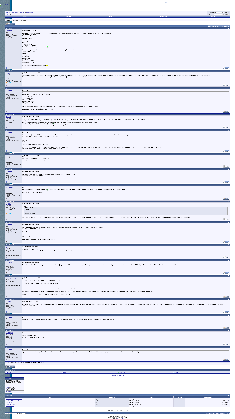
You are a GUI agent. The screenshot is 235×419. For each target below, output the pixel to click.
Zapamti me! (226, 12)
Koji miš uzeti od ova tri (11, 404)
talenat (8, 117)
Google (176, 372)
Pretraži (213, 16)
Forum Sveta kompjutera (12, 12)
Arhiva (226, 413)
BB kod (7, 386)
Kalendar (111, 16)
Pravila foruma (9, 391)
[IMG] (7, 388)
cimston (9, 31)
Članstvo (68, 16)
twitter (64, 372)
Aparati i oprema (29, 12)
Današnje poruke (163, 16)
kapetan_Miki (11, 278)
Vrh (229, 413)
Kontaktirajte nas (210, 413)
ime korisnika (211, 12)
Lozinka (209, 14)
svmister (9, 262)
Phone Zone (22, 12)
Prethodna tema (114, 375)
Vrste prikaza (225, 26)
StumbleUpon (122, 372)
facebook (9, 372)
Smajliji (7, 387)
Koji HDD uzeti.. (9, 402)
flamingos (9, 187)
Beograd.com (120, 418)
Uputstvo (25, 16)
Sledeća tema (121, 375)
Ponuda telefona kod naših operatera (14, 399)
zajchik (8, 73)
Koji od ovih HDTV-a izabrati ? (12, 400)
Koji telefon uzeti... (10, 406)
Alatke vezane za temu (213, 26)
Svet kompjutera (220, 413)
